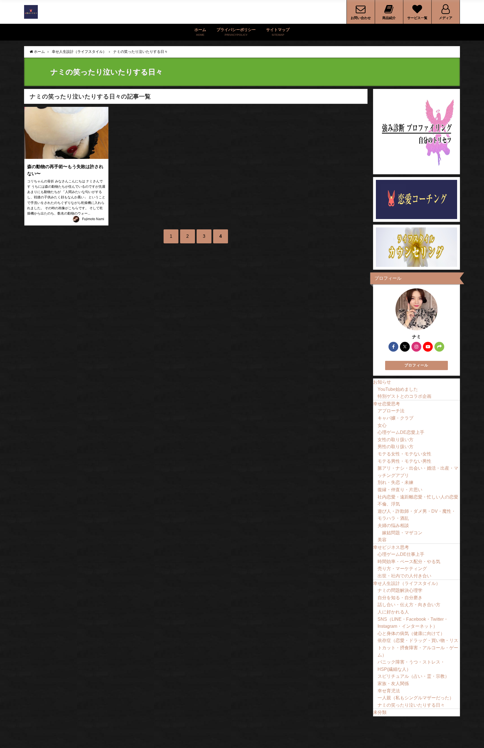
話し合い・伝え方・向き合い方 (409, 604)
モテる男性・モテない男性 (404, 461)
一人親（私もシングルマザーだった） (416, 697)
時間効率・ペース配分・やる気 (409, 561)
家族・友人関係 (393, 683)
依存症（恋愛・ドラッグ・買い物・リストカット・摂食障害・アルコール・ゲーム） (418, 647)
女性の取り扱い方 (395, 439)
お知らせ (382, 382)
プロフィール (416, 365)
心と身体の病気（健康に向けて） (411, 633)
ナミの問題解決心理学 (400, 590)
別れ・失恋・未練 (395, 482)
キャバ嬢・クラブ (395, 418)
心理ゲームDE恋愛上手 (401, 432)
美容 (382, 539)
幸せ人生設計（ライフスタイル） (406, 583)
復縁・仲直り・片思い (400, 489)
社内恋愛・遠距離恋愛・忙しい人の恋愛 (418, 497)
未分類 (380, 712)
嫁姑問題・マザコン (402, 532)
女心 (382, 425)
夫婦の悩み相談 (393, 525)
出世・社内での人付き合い (404, 575)
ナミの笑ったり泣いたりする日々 (411, 705)
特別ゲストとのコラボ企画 (404, 396)
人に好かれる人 (393, 612)
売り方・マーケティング (402, 568)
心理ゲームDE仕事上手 (401, 554)
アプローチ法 (391, 410)
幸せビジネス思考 (391, 547)
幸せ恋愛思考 (386, 403)
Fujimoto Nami (93, 219)
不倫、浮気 (389, 504)
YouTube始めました (398, 389)
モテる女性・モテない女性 (404, 453)
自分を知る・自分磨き (400, 597)
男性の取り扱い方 (395, 446)
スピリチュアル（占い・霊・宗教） (413, 676)
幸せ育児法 (389, 690)
